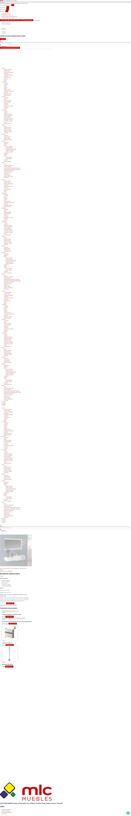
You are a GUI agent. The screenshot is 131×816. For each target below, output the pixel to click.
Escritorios (6, 135)
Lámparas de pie (7, 89)
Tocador (5, 111)
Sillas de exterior (7, 128)
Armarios (6, 112)
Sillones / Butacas (7, 166)
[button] (65, 40)
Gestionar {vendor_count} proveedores (9, 16)
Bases (5, 99)
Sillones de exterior (8, 130)
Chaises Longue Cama (8, 176)
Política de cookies (5, 22)
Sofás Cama (6, 173)
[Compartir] (127, 1)
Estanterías (6, 73)
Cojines (5, 85)
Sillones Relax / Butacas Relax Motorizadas (12, 169)
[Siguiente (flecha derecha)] (129, 408)
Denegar (11, 20)
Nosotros (4, 28)
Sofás (3, 162)
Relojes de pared (7, 95)
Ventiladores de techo (8, 75)
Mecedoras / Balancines (8, 165)
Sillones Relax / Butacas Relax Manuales (12, 168)
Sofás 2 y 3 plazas (7, 172)
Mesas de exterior (7, 127)
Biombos (5, 79)
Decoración (4, 81)
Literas (5, 122)
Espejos (5, 88)
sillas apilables (9, 157)
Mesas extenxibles (9, 151)
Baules (5, 80)
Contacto (4, 29)
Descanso (4, 96)
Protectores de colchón (8, 106)
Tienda (4, 568)
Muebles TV (6, 153)
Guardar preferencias (28, 20)
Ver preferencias (18, 20)
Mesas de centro (9, 147)
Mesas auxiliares (9, 146)
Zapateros (6, 76)
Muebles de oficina (7, 139)
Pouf (5, 164)
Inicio (1, 568)
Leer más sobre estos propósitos (8, 17)
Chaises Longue (7, 174)
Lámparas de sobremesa (9, 91)
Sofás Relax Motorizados (9, 170)
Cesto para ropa (7, 77)
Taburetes (6, 159)
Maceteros (6, 83)
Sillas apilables (9, 380)
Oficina (3, 134)
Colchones (6, 104)
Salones (3, 141)
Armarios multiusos (8, 69)
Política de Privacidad (6, 23)
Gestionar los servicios (6, 15)
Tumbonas (6, 132)
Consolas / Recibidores (8, 72)
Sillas (5, 155)
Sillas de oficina (7, 137)
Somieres (6, 107)
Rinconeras (6, 177)
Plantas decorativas (8, 93)
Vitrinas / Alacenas (7, 161)
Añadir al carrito (10, 603)
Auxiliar (3, 68)
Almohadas (6, 97)
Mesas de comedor (10, 150)
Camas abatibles (7, 116)
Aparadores (6, 142)
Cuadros (5, 87)
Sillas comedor (9, 381)
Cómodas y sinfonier (8, 118)
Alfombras (6, 84)
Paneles (5, 154)
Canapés (5, 103)
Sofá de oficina (7, 138)
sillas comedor (9, 158)
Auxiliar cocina (7, 70)
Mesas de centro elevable (11, 149)
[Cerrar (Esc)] (130, 1)
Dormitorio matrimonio (8, 119)
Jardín (3, 124)
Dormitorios (4, 110)
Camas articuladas (7, 100)
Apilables (6, 143)
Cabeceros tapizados (8, 115)
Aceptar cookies (4, 20)
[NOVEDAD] (9, 639)
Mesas (5, 145)
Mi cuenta (4, 404)
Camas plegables (7, 101)
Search (1, 41)
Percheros (6, 92)
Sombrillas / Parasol (8, 131)
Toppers (5, 108)
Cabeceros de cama (8, 114)
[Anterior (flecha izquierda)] (2, 408)
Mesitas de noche (7, 123)
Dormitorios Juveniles (8, 120)
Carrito (3, 522)
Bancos (5, 126)
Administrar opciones (6, 13)
